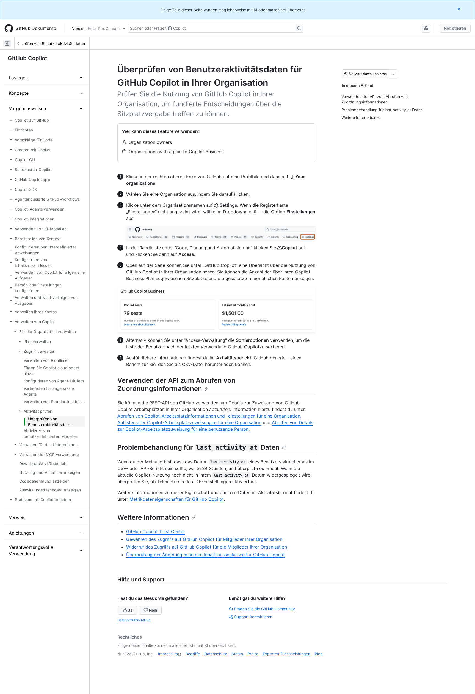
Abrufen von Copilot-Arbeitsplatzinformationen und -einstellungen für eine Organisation (208, 416)
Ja (130, 610)
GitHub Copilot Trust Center (155, 531)
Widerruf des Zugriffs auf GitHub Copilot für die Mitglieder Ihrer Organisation (206, 547)
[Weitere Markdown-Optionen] (393, 73)
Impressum (168, 653)
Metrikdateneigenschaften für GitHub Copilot (176, 499)
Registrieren (455, 28)
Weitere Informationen (153, 517)
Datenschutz (215, 653)
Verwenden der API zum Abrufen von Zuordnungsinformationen (176, 384)
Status (237, 653)
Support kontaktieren (253, 616)
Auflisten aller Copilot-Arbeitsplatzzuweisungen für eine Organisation (189, 422)
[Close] (459, 9)
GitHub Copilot (27, 58)
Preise (252, 653)
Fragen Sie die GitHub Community (264, 608)
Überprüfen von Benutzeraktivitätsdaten (48, 43)
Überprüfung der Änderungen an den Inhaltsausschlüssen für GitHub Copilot (205, 554)
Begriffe (193, 653)
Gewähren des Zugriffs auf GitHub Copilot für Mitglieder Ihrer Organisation (204, 539)
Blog (319, 653)
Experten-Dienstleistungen (286, 653)
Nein (153, 610)
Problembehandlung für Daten (198, 447)
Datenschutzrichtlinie (133, 620)
